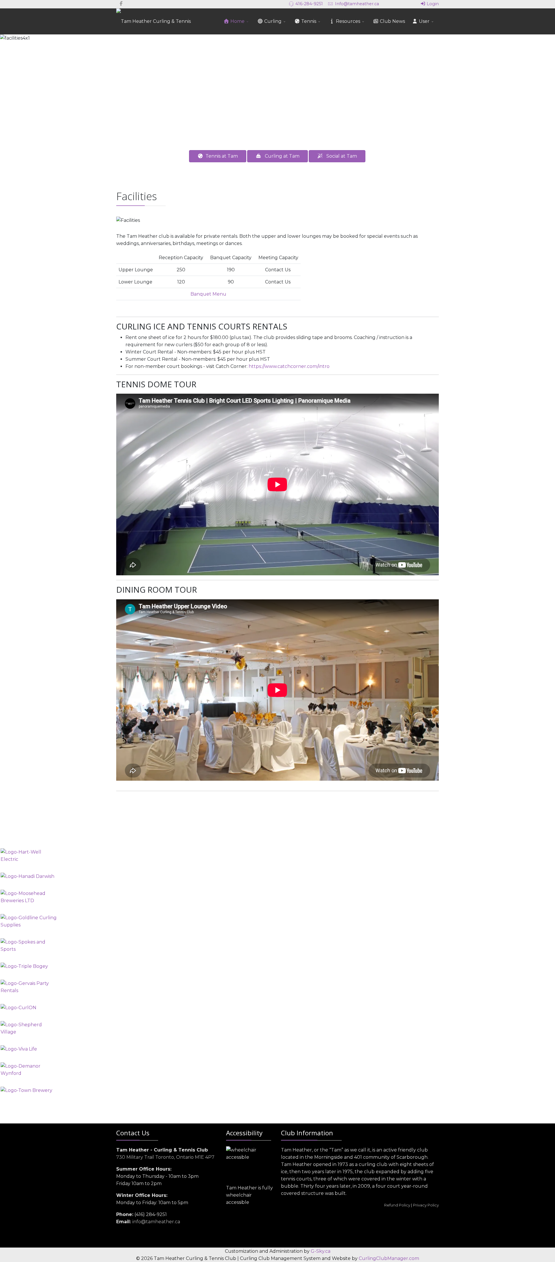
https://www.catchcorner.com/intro (289, 366)
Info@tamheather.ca (357, 3)
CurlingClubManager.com (389, 1258)
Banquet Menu (208, 294)
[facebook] (121, 3)
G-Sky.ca (320, 1251)
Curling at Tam (280, 156)
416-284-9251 (309, 3)
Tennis (308, 21)
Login (432, 3)
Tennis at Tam (220, 156)
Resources (347, 21)
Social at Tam (340, 156)
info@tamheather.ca (156, 1221)
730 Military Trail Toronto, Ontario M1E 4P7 (165, 1157)
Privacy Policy (426, 1205)
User (424, 21)
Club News (392, 21)
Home (237, 21)
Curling (272, 21)
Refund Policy (397, 1205)
